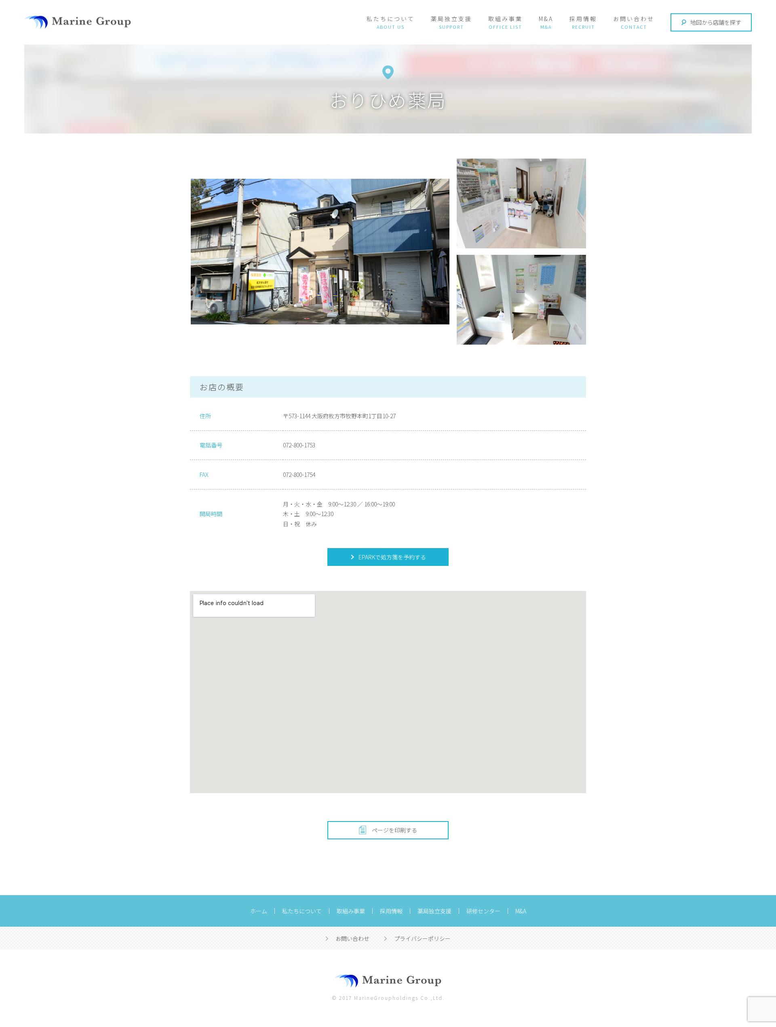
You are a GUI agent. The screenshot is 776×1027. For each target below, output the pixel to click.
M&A (546, 19)
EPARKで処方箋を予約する (391, 557)
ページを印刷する (394, 830)
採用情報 (583, 19)
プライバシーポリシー (422, 938)
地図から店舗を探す (715, 22)
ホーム (258, 911)
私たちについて (391, 19)
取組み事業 (505, 19)
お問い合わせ (633, 19)
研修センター (483, 911)
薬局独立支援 (451, 19)
